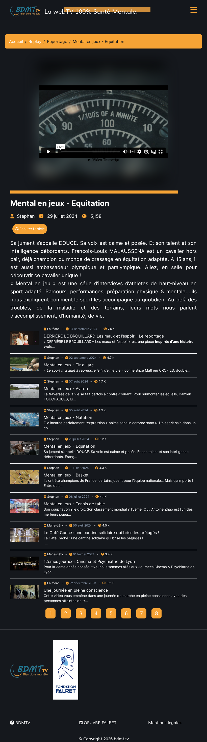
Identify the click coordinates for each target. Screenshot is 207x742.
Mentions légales (165, 722)
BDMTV (22, 722)
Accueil (16, 41)
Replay (35, 41)
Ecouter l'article (31, 229)
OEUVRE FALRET (99, 722)
